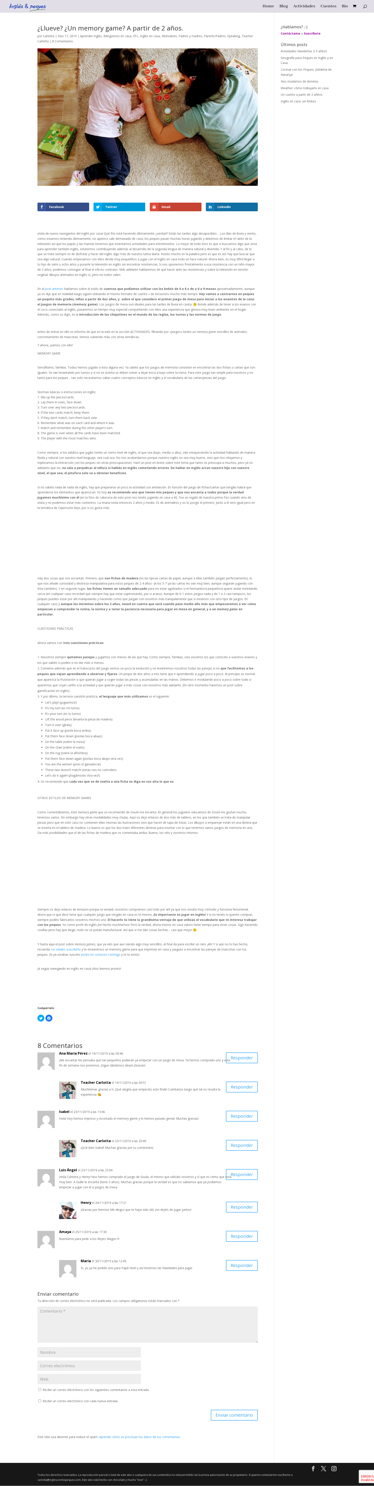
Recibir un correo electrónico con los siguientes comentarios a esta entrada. (96, 1390)
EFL (135, 36)
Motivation (169, 36)
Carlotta (48, 36)
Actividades (304, 7)
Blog (283, 7)
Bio (345, 7)
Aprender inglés (91, 36)
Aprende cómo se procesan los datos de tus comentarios (139, 1437)
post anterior (54, 289)
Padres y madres (190, 36)
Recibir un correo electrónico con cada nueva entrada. (80, 1401)
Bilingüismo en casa (117, 36)
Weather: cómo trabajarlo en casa (305, 88)
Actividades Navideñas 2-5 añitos (304, 51)
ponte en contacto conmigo (100, 954)
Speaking (233, 36)
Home (268, 7)
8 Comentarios (62, 41)
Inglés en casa (150, 36)
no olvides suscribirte (66, 949)
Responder (242, 1058)
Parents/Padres (215, 36)
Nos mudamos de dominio (299, 81)
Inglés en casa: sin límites (298, 101)
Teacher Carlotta (96, 1082)
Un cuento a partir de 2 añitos (301, 94)
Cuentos (328, 7)
